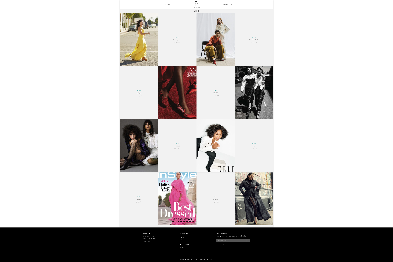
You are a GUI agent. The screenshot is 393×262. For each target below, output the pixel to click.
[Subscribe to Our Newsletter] (248, 240)
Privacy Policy (147, 241)
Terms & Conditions (149, 238)
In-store (182, 250)
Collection (166, 4)
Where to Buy (227, 4)
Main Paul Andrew (196, 4)
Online (182, 247)
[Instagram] (182, 237)
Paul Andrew (195, 259)
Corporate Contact (148, 236)
